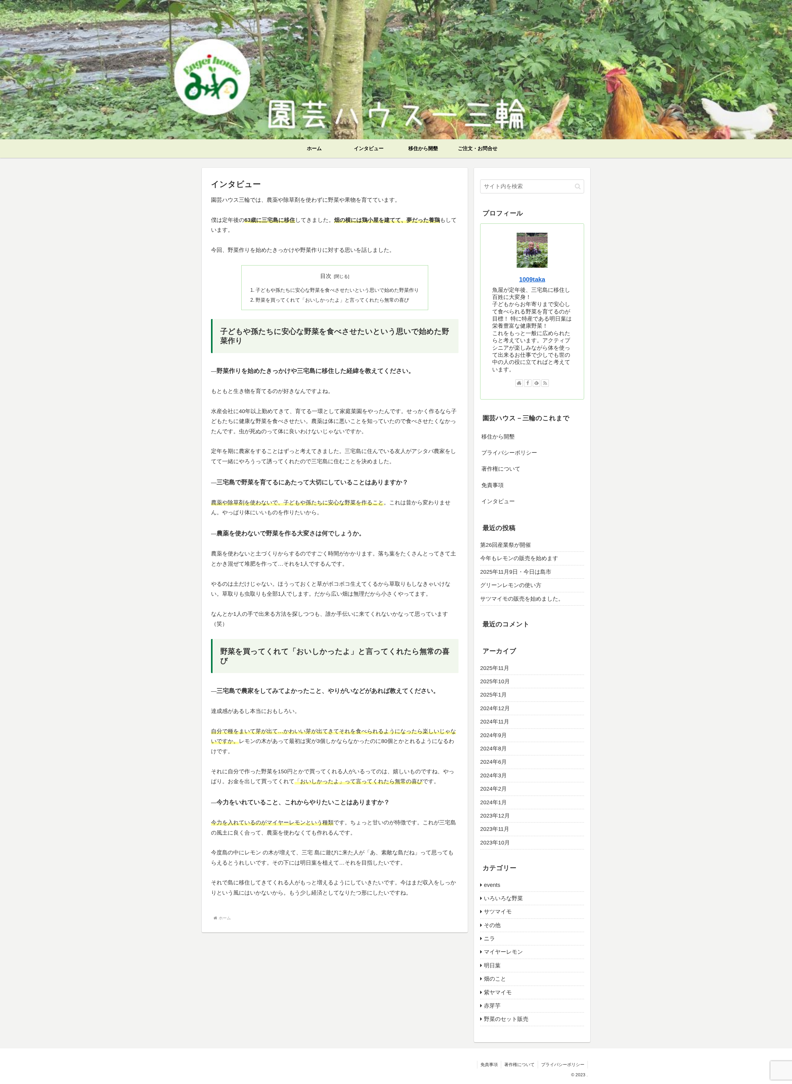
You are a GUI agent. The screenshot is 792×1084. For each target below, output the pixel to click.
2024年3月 (493, 775)
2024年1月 (493, 802)
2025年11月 (494, 668)
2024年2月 (493, 789)
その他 (492, 925)
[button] (577, 186)
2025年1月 (493, 695)
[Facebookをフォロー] (528, 383)
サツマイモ (498, 912)
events (492, 885)
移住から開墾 (498, 437)
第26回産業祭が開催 (505, 545)
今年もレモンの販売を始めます (519, 558)
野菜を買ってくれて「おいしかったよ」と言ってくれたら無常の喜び (332, 300)
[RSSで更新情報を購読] (545, 383)
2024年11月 (494, 722)
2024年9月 (493, 735)
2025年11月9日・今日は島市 (515, 572)
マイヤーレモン (503, 952)
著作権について (500, 469)
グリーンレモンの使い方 (510, 585)
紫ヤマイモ (498, 992)
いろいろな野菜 (503, 898)
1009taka (532, 279)
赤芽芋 (492, 1006)
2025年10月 (495, 681)
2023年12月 (495, 816)
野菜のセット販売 (506, 1019)
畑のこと (495, 979)
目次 (325, 276)
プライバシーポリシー (509, 453)
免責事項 (492, 485)
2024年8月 (493, 748)
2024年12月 (495, 708)
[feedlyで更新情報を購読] (536, 383)
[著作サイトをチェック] (519, 383)
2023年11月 (494, 829)
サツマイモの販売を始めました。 (522, 599)
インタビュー (498, 501)
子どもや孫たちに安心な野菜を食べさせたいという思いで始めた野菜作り (337, 290)
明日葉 (492, 965)
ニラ (489, 938)
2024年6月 (493, 762)
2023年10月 (495, 843)
